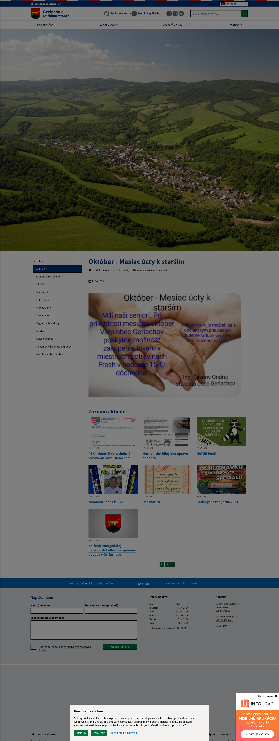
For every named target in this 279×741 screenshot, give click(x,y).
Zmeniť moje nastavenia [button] (124, 732)
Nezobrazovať (266, 696)
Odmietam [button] (99, 733)
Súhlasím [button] (81, 733)
